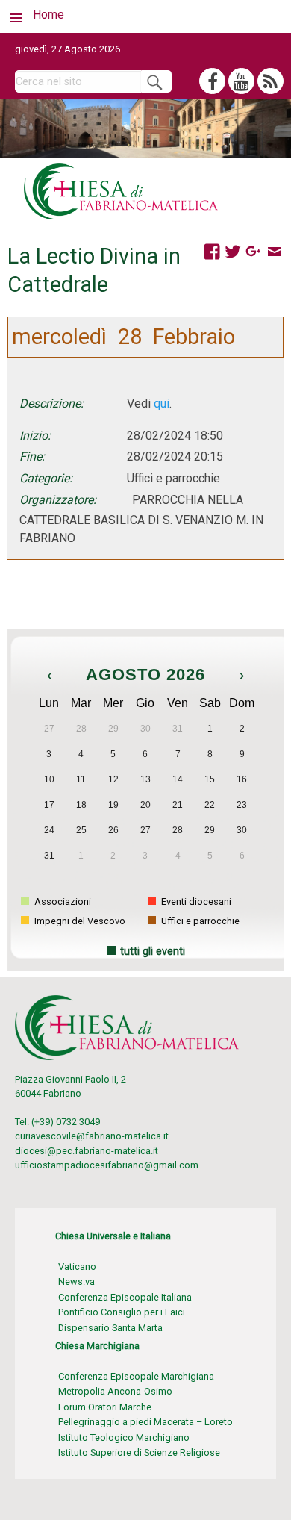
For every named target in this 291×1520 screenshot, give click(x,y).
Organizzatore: (57, 500)
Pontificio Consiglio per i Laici (121, 1312)
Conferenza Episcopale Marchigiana (136, 1376)
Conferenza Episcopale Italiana (125, 1297)
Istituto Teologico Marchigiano (124, 1437)
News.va (76, 1281)
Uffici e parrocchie (199, 920)
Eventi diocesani (195, 901)
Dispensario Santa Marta (110, 1327)
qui (161, 403)
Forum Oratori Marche (104, 1406)
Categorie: (45, 478)
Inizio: (35, 436)
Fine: (32, 456)
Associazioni (61, 901)
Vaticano (77, 1266)
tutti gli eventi (152, 951)
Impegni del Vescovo (78, 920)
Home (48, 14)
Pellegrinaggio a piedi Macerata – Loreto (145, 1421)
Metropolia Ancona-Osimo (115, 1391)
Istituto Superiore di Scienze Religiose (139, 1452)
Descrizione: (51, 403)
